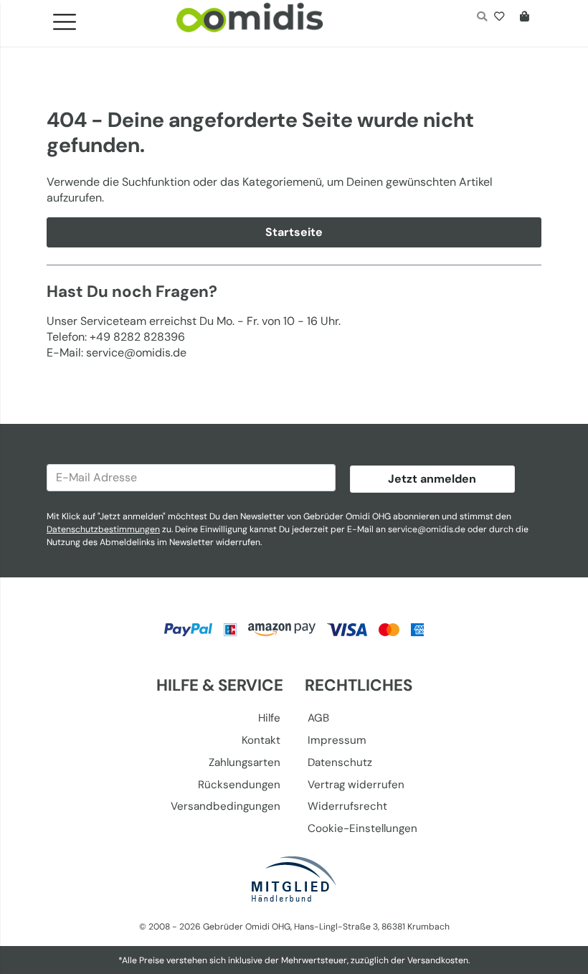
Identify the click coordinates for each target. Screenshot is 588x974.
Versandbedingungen (225, 806)
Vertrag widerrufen (356, 784)
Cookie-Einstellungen (362, 828)
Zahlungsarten (244, 762)
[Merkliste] (502, 18)
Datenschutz (340, 762)
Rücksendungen (239, 784)
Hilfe (269, 718)
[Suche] (481, 18)
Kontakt (261, 740)
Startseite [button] (294, 232)
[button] (70, 18)
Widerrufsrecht (347, 806)
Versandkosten (437, 960)
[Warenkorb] (527, 18)
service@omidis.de (426, 529)
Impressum (337, 740)
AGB (318, 718)
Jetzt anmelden (432, 478)
